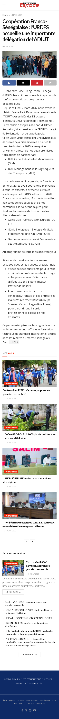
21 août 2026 (10, 398)
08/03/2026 (7, 46)
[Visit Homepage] (29, 5)
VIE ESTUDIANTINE (32, 679)
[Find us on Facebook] (22, 710)
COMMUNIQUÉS (12, 679)
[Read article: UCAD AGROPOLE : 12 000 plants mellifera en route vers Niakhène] (29, 417)
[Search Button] (55, 5)
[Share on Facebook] (9, 83)
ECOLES (48, 679)
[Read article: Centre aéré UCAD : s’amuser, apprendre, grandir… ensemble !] (29, 373)
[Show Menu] (4, 5)
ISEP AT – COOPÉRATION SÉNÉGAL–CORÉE (28, 618)
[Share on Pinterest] (37, 83)
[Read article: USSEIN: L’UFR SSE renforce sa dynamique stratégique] (29, 461)
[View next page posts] (32, 541)
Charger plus (29, 654)
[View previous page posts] (26, 541)
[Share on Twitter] (23, 83)
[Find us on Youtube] (34, 710)
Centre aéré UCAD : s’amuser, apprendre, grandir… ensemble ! (38, 565)
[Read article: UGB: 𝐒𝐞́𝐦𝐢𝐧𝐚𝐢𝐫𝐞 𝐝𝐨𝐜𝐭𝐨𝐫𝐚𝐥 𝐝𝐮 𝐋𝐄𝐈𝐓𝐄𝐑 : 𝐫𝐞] (29, 505)
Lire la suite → (15, 592)
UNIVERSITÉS (16, 15)
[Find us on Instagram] (30, 710)
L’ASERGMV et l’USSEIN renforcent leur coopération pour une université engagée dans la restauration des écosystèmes (30, 642)
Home (5, 15)
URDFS (14, 342)
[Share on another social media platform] (50, 83)
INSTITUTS (21, 683)
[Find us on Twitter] (26, 710)
